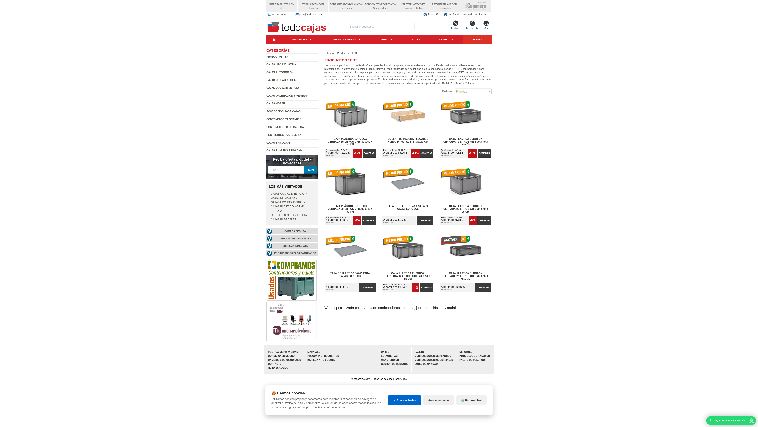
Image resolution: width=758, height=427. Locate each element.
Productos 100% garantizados (295, 253)
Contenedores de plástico (433, 356)
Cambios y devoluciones (284, 360)
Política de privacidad (283, 352)
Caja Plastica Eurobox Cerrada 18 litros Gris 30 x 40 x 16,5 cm (465, 141)
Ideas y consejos (345, 39)
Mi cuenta (472, 28)
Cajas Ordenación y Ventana (287, 95)
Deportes (465, 352)
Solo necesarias (439, 400)
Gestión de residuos (394, 364)
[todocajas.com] (296, 25)
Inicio (330, 53)
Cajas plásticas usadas (284, 150)
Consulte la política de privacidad (283, 176)
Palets (419, 352)
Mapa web (313, 352)
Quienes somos (278, 367)
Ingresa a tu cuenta (321, 360)
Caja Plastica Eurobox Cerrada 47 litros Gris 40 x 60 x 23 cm (408, 276)
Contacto (455, 28)
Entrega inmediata (295, 246)
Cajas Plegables (283, 219)
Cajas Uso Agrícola (281, 80)
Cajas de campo (283, 198)
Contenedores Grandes (283, 119)
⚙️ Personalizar (471, 400)
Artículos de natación (474, 356)
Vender (477, 39)
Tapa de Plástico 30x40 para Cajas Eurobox (350, 275)
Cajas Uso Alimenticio (282, 88)
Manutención (390, 360)
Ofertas (386, 39)
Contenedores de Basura (285, 127)
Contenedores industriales (434, 360)
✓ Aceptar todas (404, 400)
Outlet (415, 39)
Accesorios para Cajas (283, 111)
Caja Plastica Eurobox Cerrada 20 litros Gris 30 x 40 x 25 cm (465, 209)
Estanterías (389, 356)
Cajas (385, 352)
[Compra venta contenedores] (291, 280)
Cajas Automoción (279, 72)
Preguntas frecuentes (323, 356)
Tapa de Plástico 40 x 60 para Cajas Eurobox (407, 208)
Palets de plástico (472, 360)
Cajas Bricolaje (278, 142)
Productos (300, 39)
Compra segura (295, 231)
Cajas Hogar (275, 103)
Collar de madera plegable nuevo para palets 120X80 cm (408, 140)
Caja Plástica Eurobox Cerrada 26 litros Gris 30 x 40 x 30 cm (350, 209)
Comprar (369, 153)
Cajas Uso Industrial (281, 64)
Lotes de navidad (426, 364)
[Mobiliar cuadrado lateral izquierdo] (291, 321)
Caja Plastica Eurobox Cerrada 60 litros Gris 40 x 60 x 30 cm (350, 141)
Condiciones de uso (281, 356)
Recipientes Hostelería (283, 135)
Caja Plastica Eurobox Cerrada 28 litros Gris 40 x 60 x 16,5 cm (465, 276)
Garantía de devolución (295, 238)
